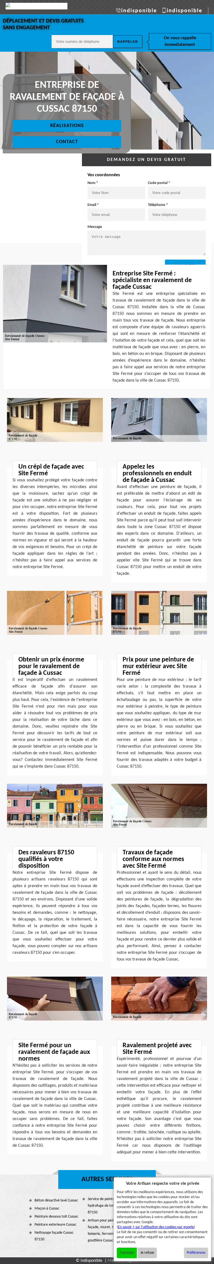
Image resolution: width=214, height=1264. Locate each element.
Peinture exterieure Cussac (55, 1225)
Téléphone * (158, 205)
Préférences (196, 1253)
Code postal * (159, 183)
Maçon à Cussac (47, 1208)
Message (94, 227)
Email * (93, 205)
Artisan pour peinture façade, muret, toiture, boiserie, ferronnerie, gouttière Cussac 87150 (106, 1230)
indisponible (139, 11)
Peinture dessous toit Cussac (56, 1217)
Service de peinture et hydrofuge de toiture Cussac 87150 (109, 1206)
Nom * (92, 183)
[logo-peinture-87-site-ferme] (36, 6)
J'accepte (127, 1253)
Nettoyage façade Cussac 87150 (54, 1236)
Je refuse (147, 1253)
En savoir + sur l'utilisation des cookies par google (156, 1227)
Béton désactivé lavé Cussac (56, 1200)
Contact (67, 142)
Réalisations (67, 125)
